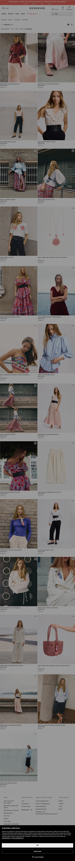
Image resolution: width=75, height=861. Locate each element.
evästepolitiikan (6, 838)
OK (37, 845)
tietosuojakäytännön (18, 838)
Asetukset (37, 851)
